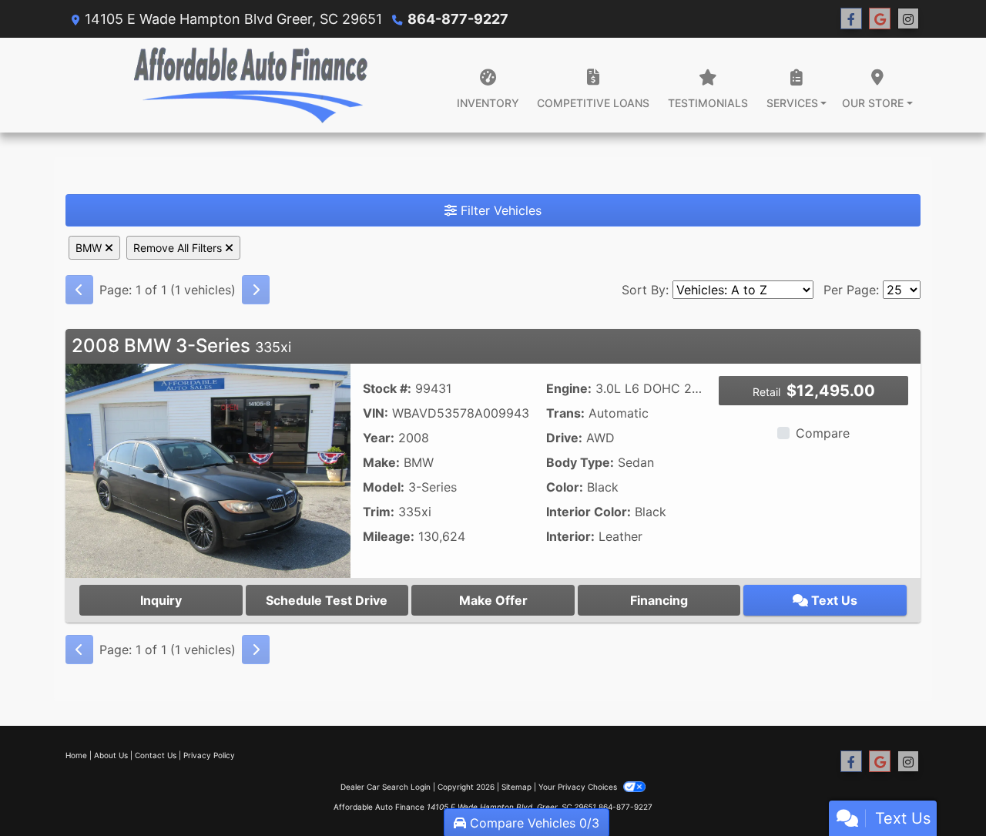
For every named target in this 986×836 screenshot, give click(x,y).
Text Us (832, 600)
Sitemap (516, 786)
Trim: (378, 511)
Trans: (565, 413)
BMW (90, 247)
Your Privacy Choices (578, 786)
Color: (564, 487)
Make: (381, 462)
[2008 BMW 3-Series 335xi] (207, 469)
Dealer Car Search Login (385, 786)
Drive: (564, 437)
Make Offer (493, 600)
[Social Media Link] (908, 19)
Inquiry (161, 600)
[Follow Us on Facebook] (851, 19)
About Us (111, 755)
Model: (383, 487)
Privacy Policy (209, 755)
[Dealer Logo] (250, 85)
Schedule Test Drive (326, 600)
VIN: (375, 413)
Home (76, 755)
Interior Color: (588, 511)
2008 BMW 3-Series (181, 345)
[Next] (256, 289)
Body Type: (580, 462)
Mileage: (388, 536)
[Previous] (79, 289)
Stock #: (387, 388)
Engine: (569, 388)
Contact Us (155, 755)
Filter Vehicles (499, 210)
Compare (823, 433)
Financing (659, 600)
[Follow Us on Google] (879, 19)
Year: (378, 437)
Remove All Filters (179, 247)
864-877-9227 (457, 19)
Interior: (570, 536)
